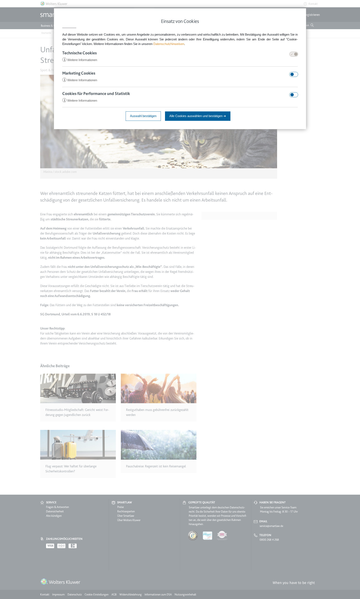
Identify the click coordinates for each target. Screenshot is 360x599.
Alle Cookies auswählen (197, 116)
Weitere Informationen (80, 60)
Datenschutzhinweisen (168, 44)
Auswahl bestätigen (143, 116)
